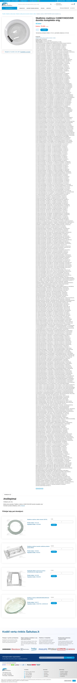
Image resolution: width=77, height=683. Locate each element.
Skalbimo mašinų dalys (10, 13)
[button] (36, 488)
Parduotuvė (22, 8)
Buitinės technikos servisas (33, 8)
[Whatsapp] (38, 0)
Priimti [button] (74, 680)
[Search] (51, 4)
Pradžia (3, 13)
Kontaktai (48, 8)
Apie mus (42, 8)
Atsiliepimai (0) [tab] (7, 494)
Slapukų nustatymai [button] (68, 680)
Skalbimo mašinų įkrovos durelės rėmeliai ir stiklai (26, 13)
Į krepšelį (44, 29)
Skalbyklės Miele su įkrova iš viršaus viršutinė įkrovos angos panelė (36, 571)
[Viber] (39, 0)
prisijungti (22, 505)
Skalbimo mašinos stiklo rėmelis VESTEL (37, 519)
